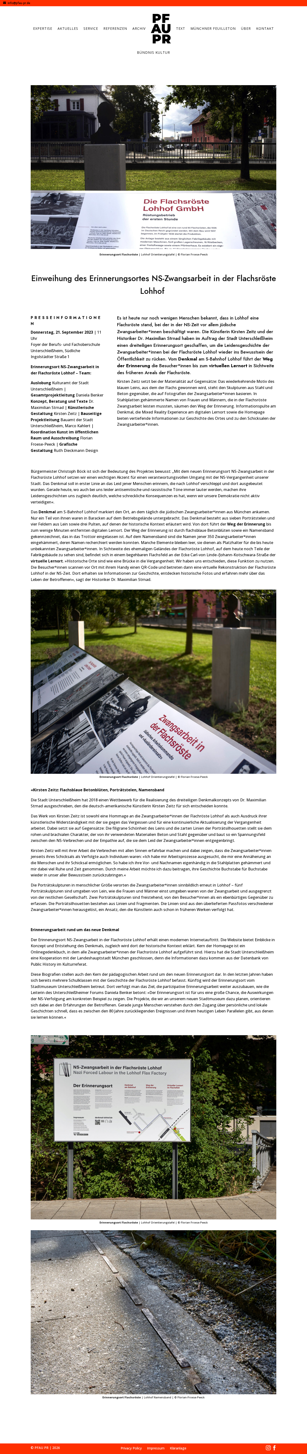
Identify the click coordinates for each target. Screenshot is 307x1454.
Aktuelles (68, 28)
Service (90, 28)
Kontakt (265, 28)
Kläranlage (178, 1448)
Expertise (42, 28)
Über (246, 28)
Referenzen (115, 28)
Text (180, 28)
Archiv (139, 28)
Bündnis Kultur (153, 52)
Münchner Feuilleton (213, 28)
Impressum (156, 1448)
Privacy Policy (131, 1448)
